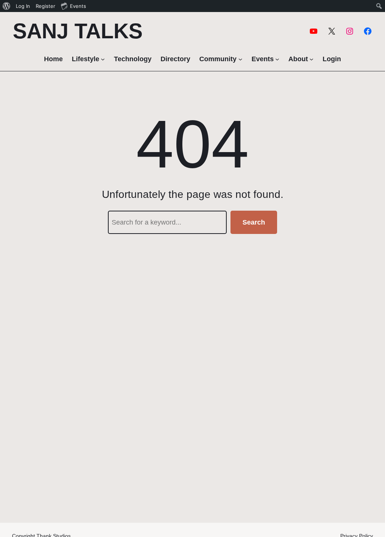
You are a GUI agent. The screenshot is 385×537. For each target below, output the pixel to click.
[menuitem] (6, 6)
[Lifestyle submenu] (103, 59)
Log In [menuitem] (23, 6)
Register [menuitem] (45, 6)
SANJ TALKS (77, 31)
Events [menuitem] (78, 6)
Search (254, 222)
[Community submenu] (240, 59)
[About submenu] (311, 59)
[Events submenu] (277, 59)
